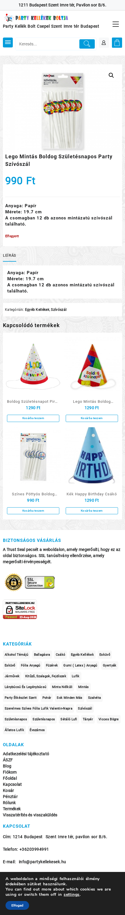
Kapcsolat (12, 784)
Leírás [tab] (9, 255)
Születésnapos (16, 719)
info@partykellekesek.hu (42, 861)
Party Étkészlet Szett (21, 698)
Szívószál (59, 310)
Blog (7, 766)
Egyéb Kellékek (37, 310)
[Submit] (87, 44)
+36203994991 (34, 849)
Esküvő (104, 655)
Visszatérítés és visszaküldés (30, 815)
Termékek (12, 808)
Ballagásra (42, 655)
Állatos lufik (14, 730)
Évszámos (37, 730)
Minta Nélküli (62, 687)
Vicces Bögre (109, 719)
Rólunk (9, 802)
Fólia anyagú (30, 665)
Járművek (12, 676)
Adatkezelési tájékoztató (26, 753)
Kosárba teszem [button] (33, 418)
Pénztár (10, 796)
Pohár (46, 698)
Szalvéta (94, 698)
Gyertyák (109, 665)
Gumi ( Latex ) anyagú (80, 665)
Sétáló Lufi (68, 719)
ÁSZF (8, 760)
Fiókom (10, 772)
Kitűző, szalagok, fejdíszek (45, 676)
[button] (111, 75)
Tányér (88, 719)
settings (72, 894)
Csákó (60, 655)
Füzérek (52, 665)
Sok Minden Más (69, 698)
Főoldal (10, 778)
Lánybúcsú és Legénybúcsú (25, 687)
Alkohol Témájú (16, 655)
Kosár (8, 790)
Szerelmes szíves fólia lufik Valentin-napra (38, 708)
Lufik (76, 676)
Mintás (83, 687)
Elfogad (17, 905)
